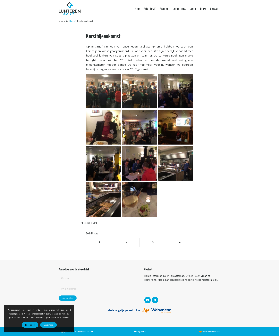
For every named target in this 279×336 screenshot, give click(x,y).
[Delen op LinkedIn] (179, 242)
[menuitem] (137, 8)
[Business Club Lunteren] (70, 8)
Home (72, 21)
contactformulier (208, 279)
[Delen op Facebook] (99, 242)
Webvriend (215, 331)
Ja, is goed (30, 325)
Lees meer (48, 325)
